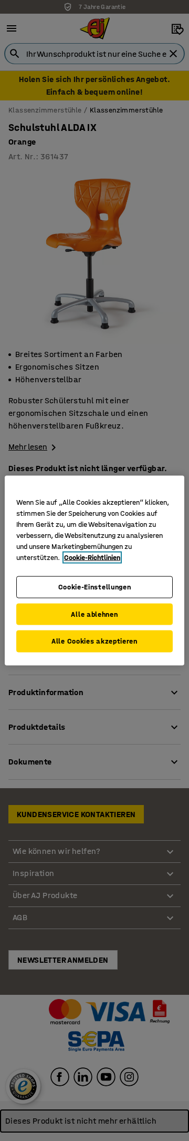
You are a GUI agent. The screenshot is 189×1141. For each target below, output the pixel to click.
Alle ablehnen (94, 613)
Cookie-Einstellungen (94, 587)
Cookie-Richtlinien (92, 557)
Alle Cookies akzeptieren (94, 641)
